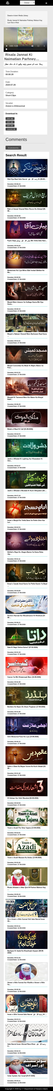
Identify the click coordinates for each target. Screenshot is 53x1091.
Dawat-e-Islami (12, 15)
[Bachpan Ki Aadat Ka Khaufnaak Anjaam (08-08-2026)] (26, 940)
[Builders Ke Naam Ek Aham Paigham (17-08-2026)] (26, 696)
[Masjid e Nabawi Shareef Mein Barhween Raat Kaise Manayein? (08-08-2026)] (26, 323)
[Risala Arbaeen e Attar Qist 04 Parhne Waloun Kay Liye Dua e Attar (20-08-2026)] (26, 876)
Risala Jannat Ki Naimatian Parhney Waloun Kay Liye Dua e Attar (24, 21)
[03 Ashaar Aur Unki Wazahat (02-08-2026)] (26, 787)
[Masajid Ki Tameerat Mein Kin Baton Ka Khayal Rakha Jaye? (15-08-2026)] (26, 386)
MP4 (9, 118)
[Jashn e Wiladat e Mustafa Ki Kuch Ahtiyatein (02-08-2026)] (26, 479)
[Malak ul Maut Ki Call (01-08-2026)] (26, 418)
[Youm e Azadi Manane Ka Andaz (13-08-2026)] (26, 846)
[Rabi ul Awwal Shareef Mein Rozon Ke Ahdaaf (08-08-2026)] (26, 198)
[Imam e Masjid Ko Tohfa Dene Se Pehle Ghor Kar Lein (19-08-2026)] (26, 509)
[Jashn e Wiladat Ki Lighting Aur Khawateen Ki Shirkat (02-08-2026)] (26, 448)
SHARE (10, 129)
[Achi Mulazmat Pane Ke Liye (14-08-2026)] (26, 725)
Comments (13, 148)
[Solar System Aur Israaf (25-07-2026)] (26, 1065)
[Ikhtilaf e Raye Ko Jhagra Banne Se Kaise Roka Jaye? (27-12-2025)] (26, 541)
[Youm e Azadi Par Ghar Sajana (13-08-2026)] (26, 817)
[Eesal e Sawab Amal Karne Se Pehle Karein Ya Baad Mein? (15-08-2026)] (26, 573)
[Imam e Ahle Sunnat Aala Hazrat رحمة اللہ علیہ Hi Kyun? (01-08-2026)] (26, 1003)
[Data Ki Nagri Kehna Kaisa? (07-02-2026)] (26, 636)
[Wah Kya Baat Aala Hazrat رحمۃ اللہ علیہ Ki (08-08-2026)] (26, 168)
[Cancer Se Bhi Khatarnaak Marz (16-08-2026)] (26, 666)
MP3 (9, 122)
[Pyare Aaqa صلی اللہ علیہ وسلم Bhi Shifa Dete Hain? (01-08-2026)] (26, 229)
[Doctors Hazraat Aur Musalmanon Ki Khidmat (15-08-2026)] (26, 604)
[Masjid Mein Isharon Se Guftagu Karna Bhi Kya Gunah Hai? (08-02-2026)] (26, 291)
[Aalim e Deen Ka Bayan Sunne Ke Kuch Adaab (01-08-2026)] (26, 755)
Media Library (23, 15)
